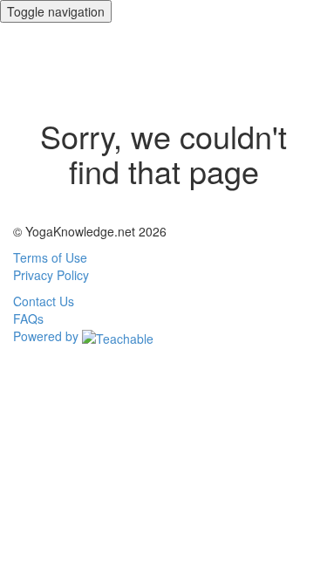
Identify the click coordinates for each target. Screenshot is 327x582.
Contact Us (43, 301)
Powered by (47, 336)
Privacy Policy (51, 275)
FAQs (28, 318)
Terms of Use (50, 257)
